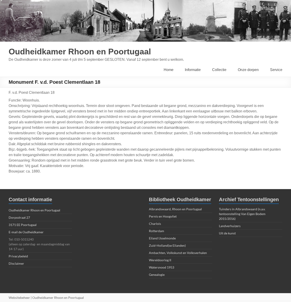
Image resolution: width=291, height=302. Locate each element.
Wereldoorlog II (160, 260)
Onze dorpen (248, 70)
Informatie (193, 70)
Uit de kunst (227, 233)
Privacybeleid (18, 256)
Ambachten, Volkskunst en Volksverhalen (178, 253)
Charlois (155, 224)
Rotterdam (156, 231)
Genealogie (157, 275)
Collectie (219, 70)
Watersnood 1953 (161, 267)
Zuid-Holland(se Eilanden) (167, 245)
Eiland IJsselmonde (162, 238)
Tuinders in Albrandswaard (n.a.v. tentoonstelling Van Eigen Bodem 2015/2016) (242, 214)
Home (168, 70)
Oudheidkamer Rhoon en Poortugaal (80, 51)
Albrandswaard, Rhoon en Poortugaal (175, 209)
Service (276, 70)
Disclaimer (16, 263)
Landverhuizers (230, 226)
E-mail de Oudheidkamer (26, 232)
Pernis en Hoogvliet (163, 216)
